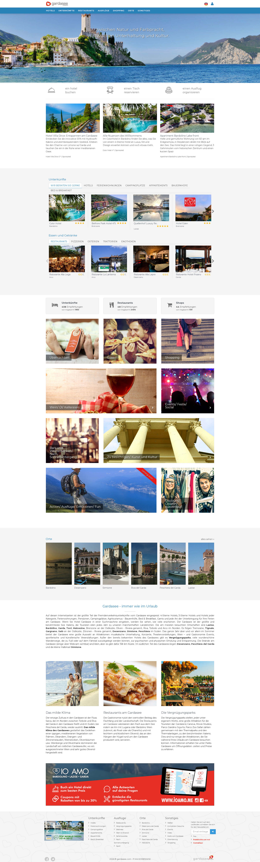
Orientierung (172, 839)
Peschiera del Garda (150, 839)
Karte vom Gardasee (175, 836)
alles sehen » (207, 539)
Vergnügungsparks (124, 826)
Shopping (118, 10)
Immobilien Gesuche (175, 826)
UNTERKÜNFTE (66, 10)
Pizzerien (77, 241)
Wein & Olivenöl (122, 833)
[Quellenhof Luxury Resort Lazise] (151, 208)
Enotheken (128, 241)
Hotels (50, 10)
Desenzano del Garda (150, 826)
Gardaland (181, 724)
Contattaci (198, 843)
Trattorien (110, 241)
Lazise (144, 836)
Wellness (119, 829)
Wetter (170, 823)
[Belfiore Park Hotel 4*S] (109, 208)
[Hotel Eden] (193, 208)
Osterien (93, 241)
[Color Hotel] (67, 208)
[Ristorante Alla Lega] (67, 259)
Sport (118, 846)
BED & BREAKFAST (61, 190)
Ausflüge (103, 10)
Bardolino (146, 823)
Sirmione (145, 833)
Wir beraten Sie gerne (65, 185)
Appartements (158, 185)
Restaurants (86, 10)
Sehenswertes (121, 836)
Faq (194, 836)
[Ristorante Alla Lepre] (151, 259)
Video (169, 833)
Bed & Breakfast (97, 839)
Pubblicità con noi (201, 840)
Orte (131, 10)
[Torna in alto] (251, 853)
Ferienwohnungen (109, 185)
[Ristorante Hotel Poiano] (193, 259)
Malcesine (146, 843)
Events (170, 829)
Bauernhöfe (180, 185)
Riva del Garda (147, 829)
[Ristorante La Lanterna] (109, 259)
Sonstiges (144, 10)
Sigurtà (181, 727)
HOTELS (88, 185)
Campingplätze (135, 185)
